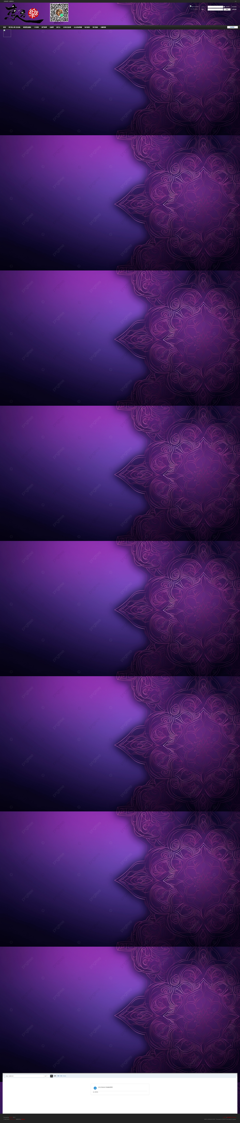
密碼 (202, 9)
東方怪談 (95, 27)
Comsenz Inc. (12, 1119)
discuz (64, 1076)
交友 (61, 1076)
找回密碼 (234, 6)
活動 (58, 1076)
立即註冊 (234, 9)
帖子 (46, 1076)
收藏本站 (11, 1)
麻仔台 (58, 27)
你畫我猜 (103, 27)
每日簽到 (87, 27)
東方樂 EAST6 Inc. (231, 1117)
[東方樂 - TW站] (38, 13)
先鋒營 (52, 27)
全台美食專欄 (78, 27)
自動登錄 (227, 6)
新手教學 (44, 27)
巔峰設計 (23, 1119)
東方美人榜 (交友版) (14, 27)
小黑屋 (224, 1117)
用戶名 (203, 6)
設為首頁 (6, 1)
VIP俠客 (36, 27)
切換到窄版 (235, 1)
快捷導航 (232, 27)
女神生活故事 (67, 27)
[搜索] (51, 1076)
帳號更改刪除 (27, 27)
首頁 (4, 27)
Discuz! (11, 1117)
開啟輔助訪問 (233, 1)
